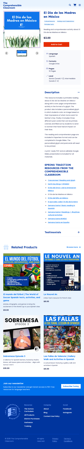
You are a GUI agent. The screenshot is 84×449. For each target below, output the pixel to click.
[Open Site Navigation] (80, 5)
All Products (29, 415)
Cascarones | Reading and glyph (61, 180)
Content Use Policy (52, 416)
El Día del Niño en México (58, 198)
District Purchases (32, 419)
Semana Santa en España (58, 222)
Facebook (67, 409)
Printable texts (49, 24)
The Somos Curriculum (29, 410)
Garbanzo (28, 422)
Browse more (72, 247)
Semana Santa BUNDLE (57, 218)
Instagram (67, 412)
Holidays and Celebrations (65, 21)
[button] (22, 53)
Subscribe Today (71, 386)
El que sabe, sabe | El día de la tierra (63, 202)
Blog (45, 412)
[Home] (12, 5)
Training (27, 426)
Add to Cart (56, 44)
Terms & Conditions (68, 439)
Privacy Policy (55, 439)
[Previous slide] (6, 53)
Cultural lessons (49, 21)
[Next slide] (37, 53)
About (46, 409)
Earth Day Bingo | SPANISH (58, 184)
